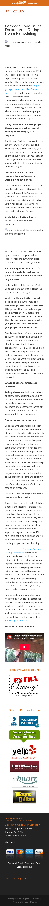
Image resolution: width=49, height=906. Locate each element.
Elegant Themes (30, 898)
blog (16, 842)
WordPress (31, 901)
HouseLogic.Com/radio (16, 620)
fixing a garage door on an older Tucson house (22, 89)
